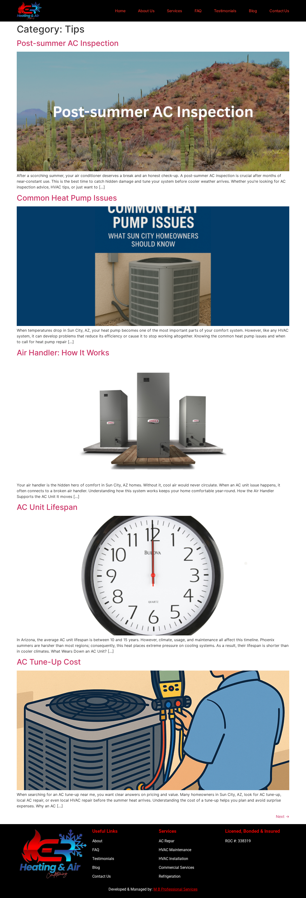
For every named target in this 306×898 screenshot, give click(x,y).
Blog (253, 10)
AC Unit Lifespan (47, 507)
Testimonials (225, 10)
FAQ (198, 10)
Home (120, 10)
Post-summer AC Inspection (68, 43)
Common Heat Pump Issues (67, 198)
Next (282, 816)
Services (174, 10)
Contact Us (279, 10)
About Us (146, 10)
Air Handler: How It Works (63, 352)
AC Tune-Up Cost (49, 662)
